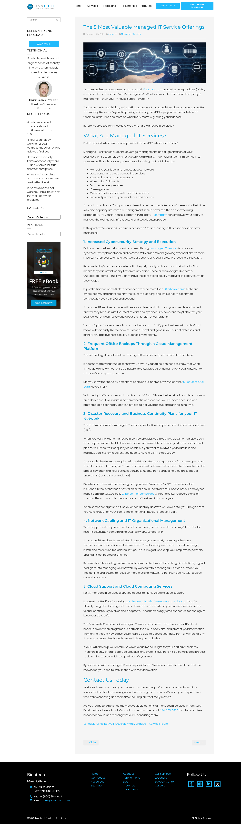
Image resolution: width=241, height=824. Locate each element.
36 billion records (174, 289)
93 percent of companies (137, 494)
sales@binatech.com (56, 800)
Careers (160, 785)
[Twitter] (217, 784)
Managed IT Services (131, 34)
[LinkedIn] (208, 784)
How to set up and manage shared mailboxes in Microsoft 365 (41, 128)
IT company (159, 215)
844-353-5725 (169, 710)
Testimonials (129, 6)
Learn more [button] (43, 43)
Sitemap (96, 785)
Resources (97, 782)
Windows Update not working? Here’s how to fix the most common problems (43, 194)
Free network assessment (197, 5)
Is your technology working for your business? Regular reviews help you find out (43, 145)
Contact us (98, 778)
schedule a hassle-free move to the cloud (156, 601)
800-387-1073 (168, 5)
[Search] (57, 20)
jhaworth (112, 34)
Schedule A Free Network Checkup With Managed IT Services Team (125, 724)
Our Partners (131, 789)
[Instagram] (200, 784)
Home (77, 6)
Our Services (163, 774)
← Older (91, 742)
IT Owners (129, 785)
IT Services (92, 6)
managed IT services (164, 248)
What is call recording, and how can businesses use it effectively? (43, 178)
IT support (149, 89)
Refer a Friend (131, 778)
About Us (147, 6)
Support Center (165, 782)
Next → (198, 742)
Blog (126, 782)
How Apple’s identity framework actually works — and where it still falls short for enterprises (43, 163)
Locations (110, 6)
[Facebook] (191, 784)
